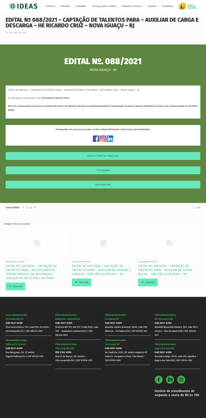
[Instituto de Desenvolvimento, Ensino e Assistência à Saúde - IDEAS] (23, 6)
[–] (189, 7)
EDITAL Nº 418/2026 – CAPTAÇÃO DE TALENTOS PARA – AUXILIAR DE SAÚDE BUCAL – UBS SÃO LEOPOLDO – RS (165, 270)
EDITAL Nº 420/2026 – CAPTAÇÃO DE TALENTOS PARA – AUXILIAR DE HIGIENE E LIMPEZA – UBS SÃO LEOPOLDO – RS (101, 270)
